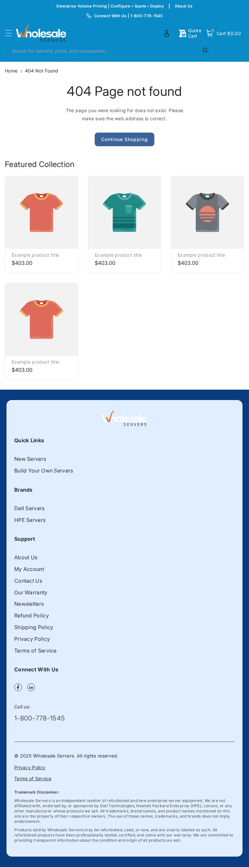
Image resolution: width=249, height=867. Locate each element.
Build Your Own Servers (43, 470)
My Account (29, 569)
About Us (184, 6)
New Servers (30, 459)
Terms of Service (35, 650)
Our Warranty (31, 592)
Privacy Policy (32, 639)
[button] (10, 33)
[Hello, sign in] (166, 33)
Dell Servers (29, 508)
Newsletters (29, 604)
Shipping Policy (33, 627)
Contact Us (28, 580)
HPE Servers (29, 520)
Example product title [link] (35, 255)
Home (11, 70)
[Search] (204, 50)
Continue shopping (124, 139)
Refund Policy (31, 615)
